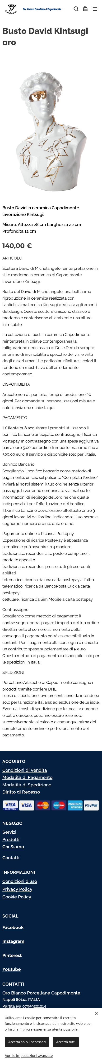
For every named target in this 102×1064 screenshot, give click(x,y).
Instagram (13, 941)
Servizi (9, 832)
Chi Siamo (13, 846)
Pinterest (12, 955)
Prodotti (10, 839)
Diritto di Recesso (21, 791)
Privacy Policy (17, 889)
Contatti (10, 857)
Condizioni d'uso (19, 881)
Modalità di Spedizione (26, 784)
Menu (95, 9)
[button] (75, 9)
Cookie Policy (16, 896)
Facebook (13, 927)
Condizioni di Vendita (24, 770)
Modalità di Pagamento (27, 777)
